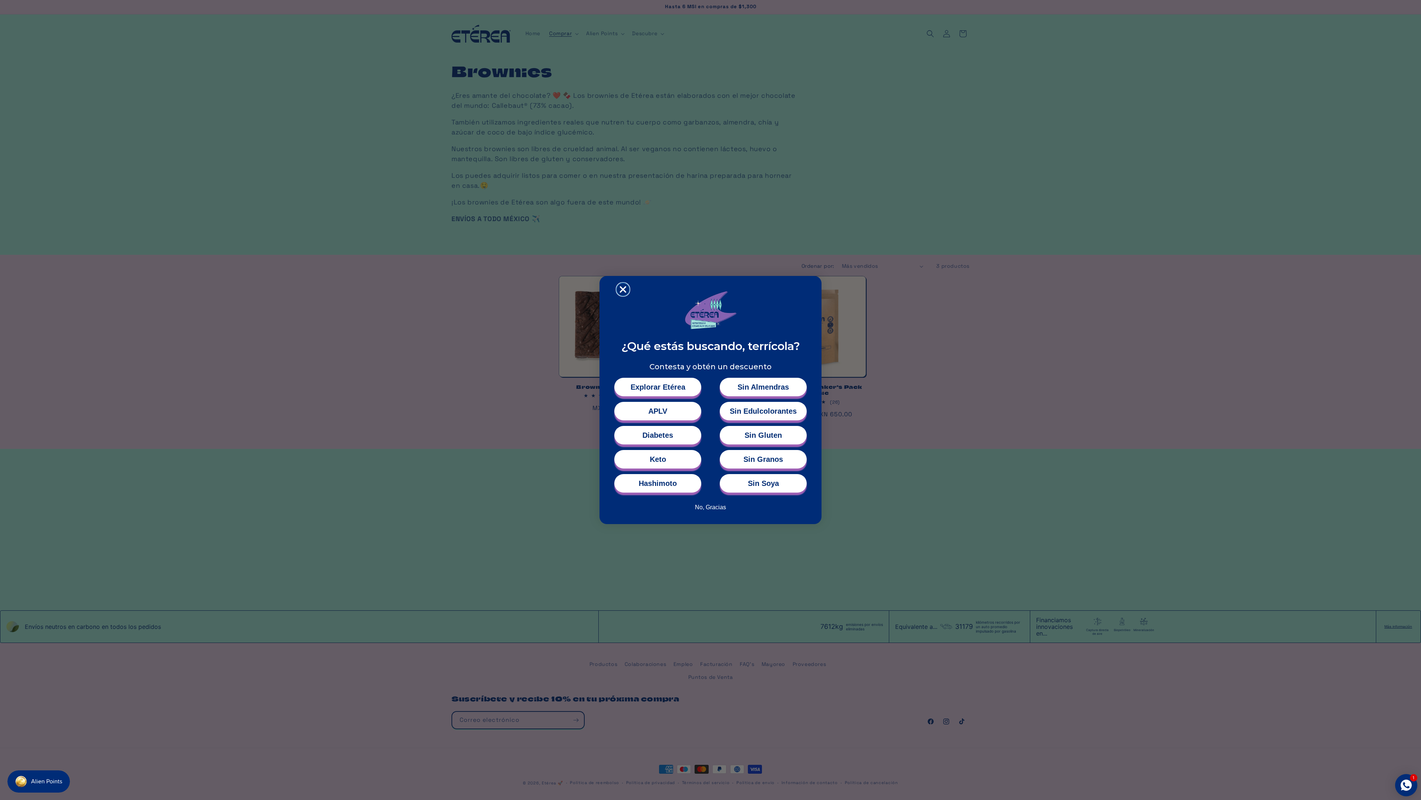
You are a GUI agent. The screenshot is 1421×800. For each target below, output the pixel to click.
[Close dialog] (623, 289)
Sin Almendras (763, 387)
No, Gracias (710, 507)
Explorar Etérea (658, 387)
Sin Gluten (763, 435)
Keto (658, 459)
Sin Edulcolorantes (763, 411)
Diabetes (657, 435)
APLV (657, 411)
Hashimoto (658, 483)
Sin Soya (763, 483)
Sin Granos (763, 459)
